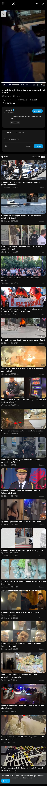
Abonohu (37, 111)
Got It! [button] (5, 781)
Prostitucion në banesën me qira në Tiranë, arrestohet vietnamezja (19, 676)
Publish (38, 146)
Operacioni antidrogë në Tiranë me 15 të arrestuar (22, 431)
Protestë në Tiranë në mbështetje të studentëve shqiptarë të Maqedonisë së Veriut (21, 310)
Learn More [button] (27, 778)
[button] (42, 4)
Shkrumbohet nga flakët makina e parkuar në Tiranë (23, 340)
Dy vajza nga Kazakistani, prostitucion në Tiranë (21, 522)
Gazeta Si (8, 110)
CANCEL (27, 146)
